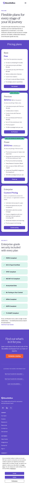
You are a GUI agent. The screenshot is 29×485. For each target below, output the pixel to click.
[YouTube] (3, 408)
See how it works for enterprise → (14, 379)
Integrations (4, 442)
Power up (14, 179)
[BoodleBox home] (9, 3)
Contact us (4, 428)
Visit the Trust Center (7, 324)
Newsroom (4, 422)
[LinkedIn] (7, 408)
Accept (14, 473)
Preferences (14, 481)
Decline (14, 477)
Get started (14, 86)
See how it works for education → (14, 374)
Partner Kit (4, 445)
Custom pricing (14, 227)
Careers (3, 419)
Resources (4, 425)
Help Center (4, 439)
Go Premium (14, 132)
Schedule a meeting (14, 356)
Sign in (3, 448)
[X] (11, 408)
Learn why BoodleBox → (14, 384)
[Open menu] (25, 3)
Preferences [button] (13, 468)
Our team (3, 416)
